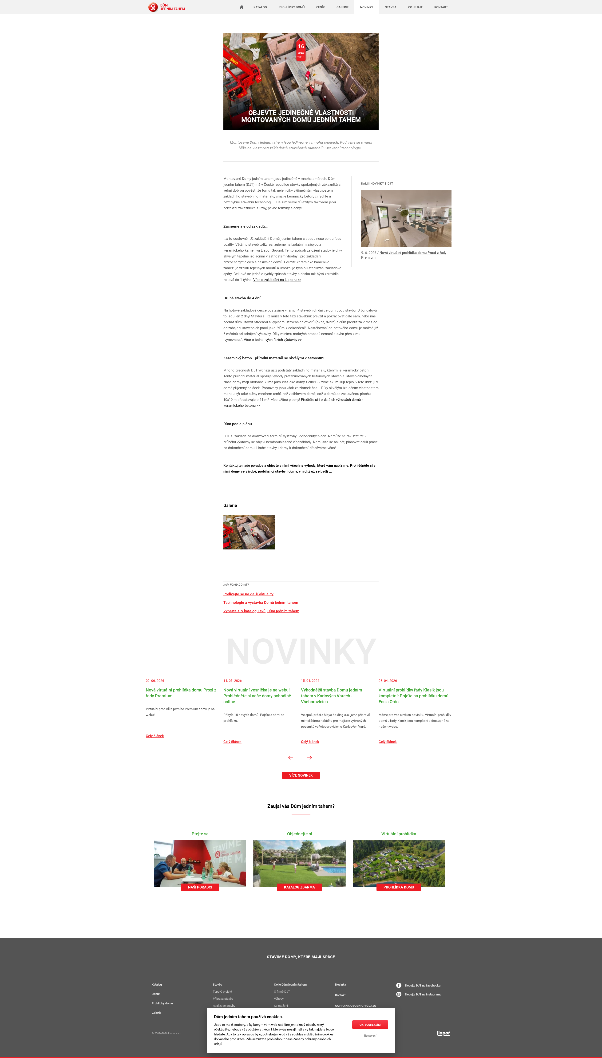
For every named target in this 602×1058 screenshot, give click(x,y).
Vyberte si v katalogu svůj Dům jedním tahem (261, 611)
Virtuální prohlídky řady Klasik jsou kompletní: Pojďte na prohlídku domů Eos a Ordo (413, 695)
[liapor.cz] (443, 1033)
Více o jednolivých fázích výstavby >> (273, 339)
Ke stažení (281, 1005)
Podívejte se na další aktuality (248, 594)
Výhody (279, 998)
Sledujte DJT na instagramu (422, 994)
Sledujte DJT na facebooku (422, 985)
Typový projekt (222, 991)
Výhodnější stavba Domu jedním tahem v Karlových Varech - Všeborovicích (331, 695)
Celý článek (155, 735)
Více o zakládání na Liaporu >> (277, 279)
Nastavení (370, 1035)
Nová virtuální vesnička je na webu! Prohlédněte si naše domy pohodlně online (257, 695)
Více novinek (301, 775)
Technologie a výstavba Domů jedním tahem (260, 602)
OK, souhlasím (370, 1024)
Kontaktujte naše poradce (243, 465)
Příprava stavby (223, 998)
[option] (184, 708)
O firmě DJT (282, 991)
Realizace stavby (224, 1005)
